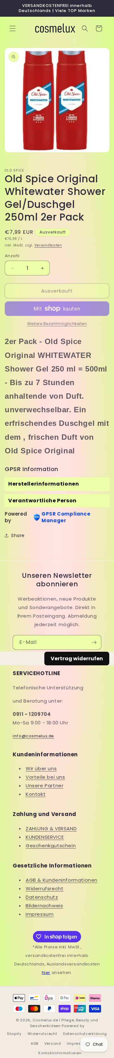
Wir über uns (41, 768)
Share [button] (18, 535)
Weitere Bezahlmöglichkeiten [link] (57, 323)
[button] (13, 28)
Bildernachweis (44, 905)
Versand (52, 1043)
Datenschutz (42, 897)
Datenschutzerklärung (85, 1033)
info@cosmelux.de (33, 736)
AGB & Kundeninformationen (62, 880)
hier (46, 972)
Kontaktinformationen (59, 1052)
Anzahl (12, 256)
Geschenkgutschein (51, 845)
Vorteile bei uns (45, 777)
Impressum (40, 914)
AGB (34, 1043)
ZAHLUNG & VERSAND (51, 828)
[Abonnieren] (94, 642)
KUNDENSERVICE (45, 837)
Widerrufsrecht (44, 888)
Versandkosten (48, 245)
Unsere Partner (44, 785)
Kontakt (36, 794)
